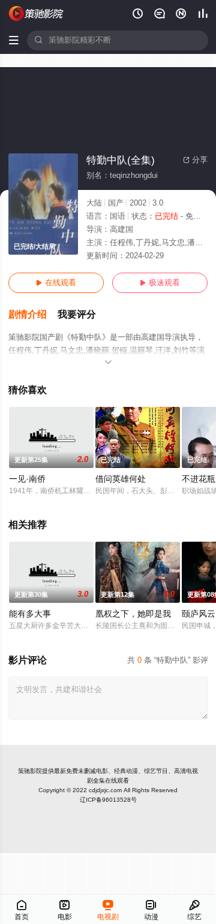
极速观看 (160, 283)
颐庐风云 (198, 613)
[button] (33, 315)
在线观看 (56, 283)
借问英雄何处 (120, 479)
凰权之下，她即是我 (133, 613)
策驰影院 (30, 771)
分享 (195, 160)
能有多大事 (30, 613)
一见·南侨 (27, 479)
